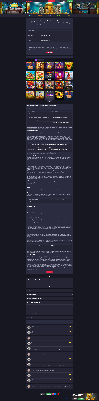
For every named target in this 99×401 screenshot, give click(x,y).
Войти (57, 1)
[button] (0, 8)
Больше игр (49, 101)
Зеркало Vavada (49, 52)
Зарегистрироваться (51, 1)
